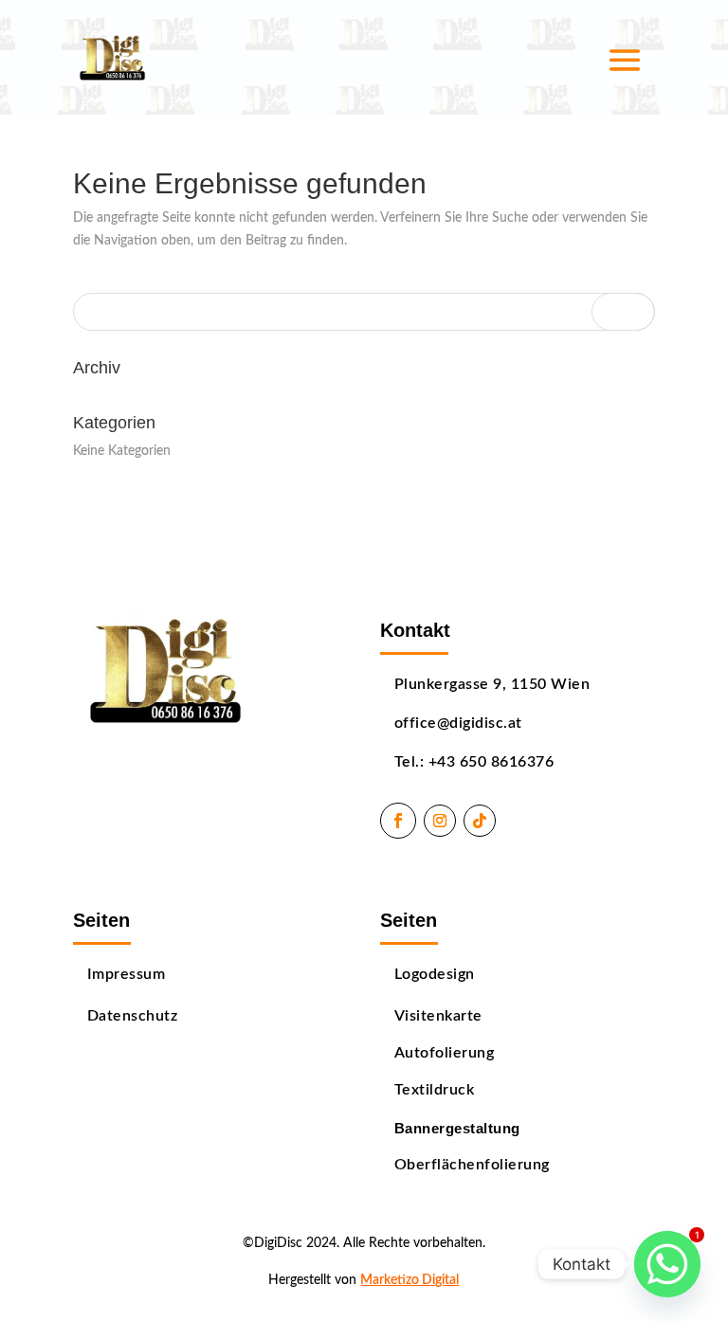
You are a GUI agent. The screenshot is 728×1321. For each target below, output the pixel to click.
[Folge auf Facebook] (398, 821)
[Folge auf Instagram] (440, 821)
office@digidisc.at (458, 723)
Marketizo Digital (409, 1280)
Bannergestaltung (457, 1128)
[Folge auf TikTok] (480, 821)
